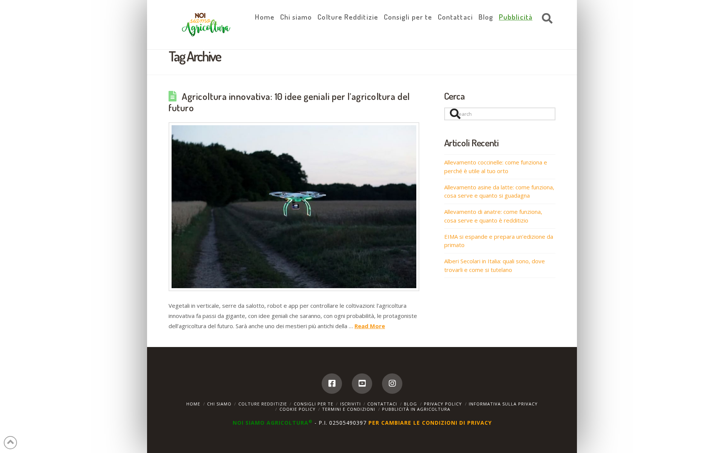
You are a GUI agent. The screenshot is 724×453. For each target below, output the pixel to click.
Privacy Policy (443, 404)
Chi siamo (219, 404)
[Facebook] (332, 383)
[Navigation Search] (545, 19)
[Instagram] (392, 383)
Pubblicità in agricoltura (416, 409)
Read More (369, 326)
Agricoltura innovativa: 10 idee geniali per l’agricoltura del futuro (289, 102)
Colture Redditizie (262, 404)
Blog (410, 404)
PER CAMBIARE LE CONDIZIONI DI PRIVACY (430, 422)
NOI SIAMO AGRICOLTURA (273, 422)
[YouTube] (362, 383)
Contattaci (382, 404)
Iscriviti (350, 404)
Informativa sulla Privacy (503, 404)
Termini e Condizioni (348, 409)
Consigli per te (313, 404)
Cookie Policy (297, 409)
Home (193, 404)
